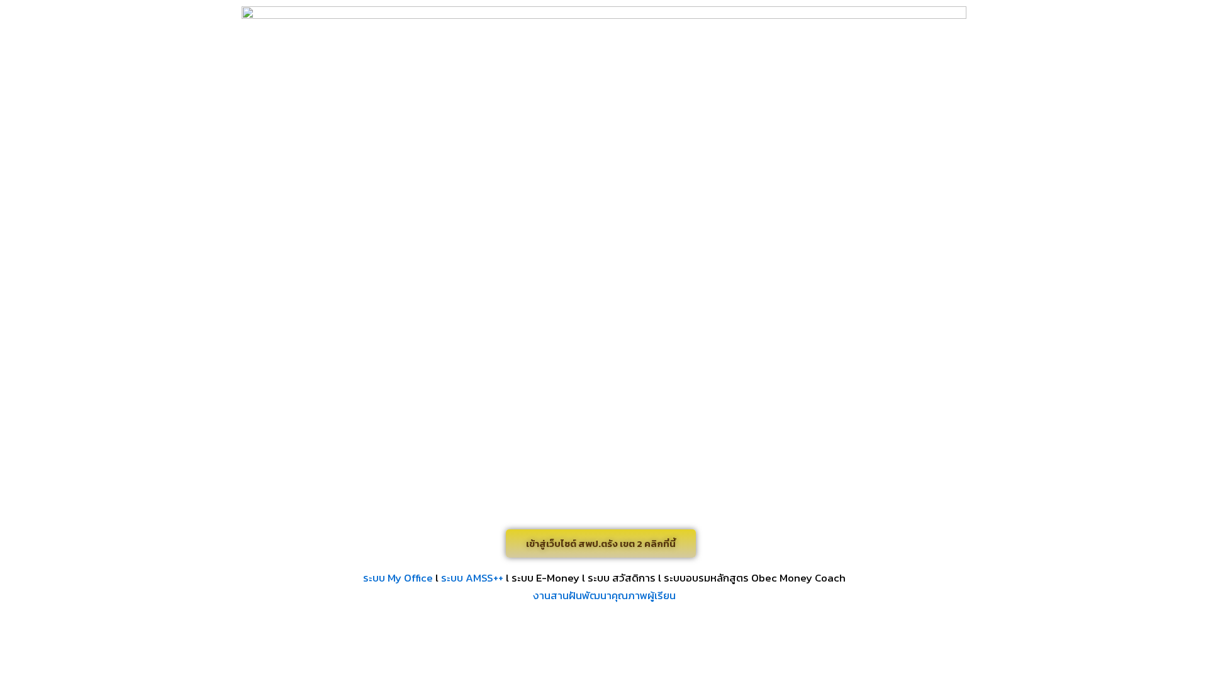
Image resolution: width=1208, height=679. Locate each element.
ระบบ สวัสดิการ (622, 578)
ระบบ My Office (398, 578)
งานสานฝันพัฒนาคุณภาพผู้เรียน (604, 595)
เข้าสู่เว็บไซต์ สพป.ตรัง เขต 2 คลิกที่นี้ (601, 543)
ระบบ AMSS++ (472, 578)
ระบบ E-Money (545, 578)
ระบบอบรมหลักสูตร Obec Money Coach (755, 578)
